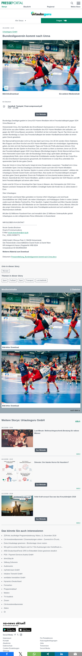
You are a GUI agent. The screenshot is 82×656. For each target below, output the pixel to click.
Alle (77, 421)
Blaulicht (27, 7)
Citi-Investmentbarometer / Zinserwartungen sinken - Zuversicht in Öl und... (32, 539)
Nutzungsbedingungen (48, 641)
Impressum (7, 638)
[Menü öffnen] (78, 3)
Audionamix (8, 566)
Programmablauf (10, 589)
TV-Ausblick (8, 597)
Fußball (13, 280)
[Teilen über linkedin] (61, 654)
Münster (6, 271)
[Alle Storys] (41, 16)
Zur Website (41, 114)
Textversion (44, 646)
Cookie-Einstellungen (11, 648)
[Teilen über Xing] (48, 654)
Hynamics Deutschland (12, 581)
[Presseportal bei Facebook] (14, 635)
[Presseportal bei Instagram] (20, 634)
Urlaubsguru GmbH (10, 32)
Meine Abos (75, 7)
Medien (7, 593)
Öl (5, 612)
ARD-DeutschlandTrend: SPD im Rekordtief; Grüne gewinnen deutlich (30, 551)
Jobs (42, 643)
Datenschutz (7, 646)
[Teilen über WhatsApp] (34, 654)
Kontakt (6, 641)
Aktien (6, 608)
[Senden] (75, 654)
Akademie (7, 643)
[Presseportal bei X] (17, 635)
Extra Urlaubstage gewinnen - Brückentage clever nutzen (25, 543)
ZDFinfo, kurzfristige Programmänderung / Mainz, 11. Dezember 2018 (30, 535)
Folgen (59, 21)
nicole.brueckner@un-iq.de (18, 233)
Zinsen (6, 600)
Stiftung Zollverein (11, 562)
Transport (29, 280)
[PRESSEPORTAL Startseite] (12, 3)
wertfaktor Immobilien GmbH (14, 577)
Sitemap (6, 651)
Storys (4, 7)
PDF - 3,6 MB (25, 107)
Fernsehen (8, 585)
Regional (50, 7)
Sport (5, 280)
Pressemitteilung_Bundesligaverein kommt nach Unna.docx (33, 257)
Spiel (21, 280)
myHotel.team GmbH (12, 570)
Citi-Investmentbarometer (13, 604)
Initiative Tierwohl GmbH (13, 574)
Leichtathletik (41, 280)
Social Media (45, 648)
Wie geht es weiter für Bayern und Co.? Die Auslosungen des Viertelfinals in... (33, 547)
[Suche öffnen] (72, 3)
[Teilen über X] (20, 654)
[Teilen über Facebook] (7, 654)
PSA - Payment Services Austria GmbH (18, 555)
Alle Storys (19, 21)
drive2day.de (9, 558)
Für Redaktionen (46, 638)
